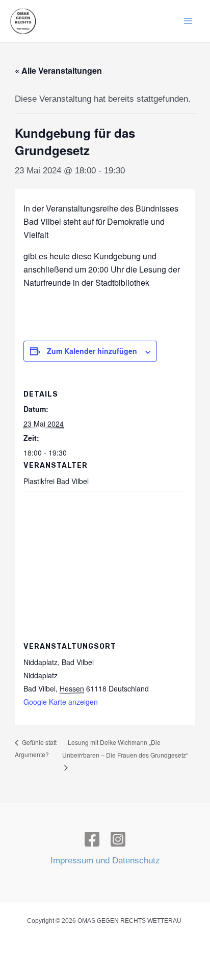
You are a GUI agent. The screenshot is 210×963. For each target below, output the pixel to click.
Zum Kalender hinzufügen (92, 351)
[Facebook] (92, 839)
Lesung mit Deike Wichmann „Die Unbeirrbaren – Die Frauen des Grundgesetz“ (125, 748)
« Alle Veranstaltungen (58, 70)
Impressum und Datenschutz (105, 860)
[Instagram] (118, 839)
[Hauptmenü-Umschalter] (188, 21)
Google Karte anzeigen (60, 702)
